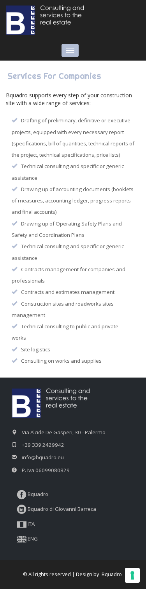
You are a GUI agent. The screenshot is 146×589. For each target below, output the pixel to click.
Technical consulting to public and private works (65, 332)
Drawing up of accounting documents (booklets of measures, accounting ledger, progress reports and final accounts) (73, 201)
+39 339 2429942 (43, 444)
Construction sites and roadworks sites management (63, 309)
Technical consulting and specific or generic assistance (68, 252)
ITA (30, 523)
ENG (32, 538)
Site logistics (35, 349)
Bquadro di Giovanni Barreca (61, 508)
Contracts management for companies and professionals (68, 275)
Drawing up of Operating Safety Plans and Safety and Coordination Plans (67, 229)
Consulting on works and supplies (61, 360)
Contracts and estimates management (67, 291)
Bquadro (37, 494)
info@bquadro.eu (43, 457)
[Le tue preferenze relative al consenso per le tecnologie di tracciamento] (132, 575)
